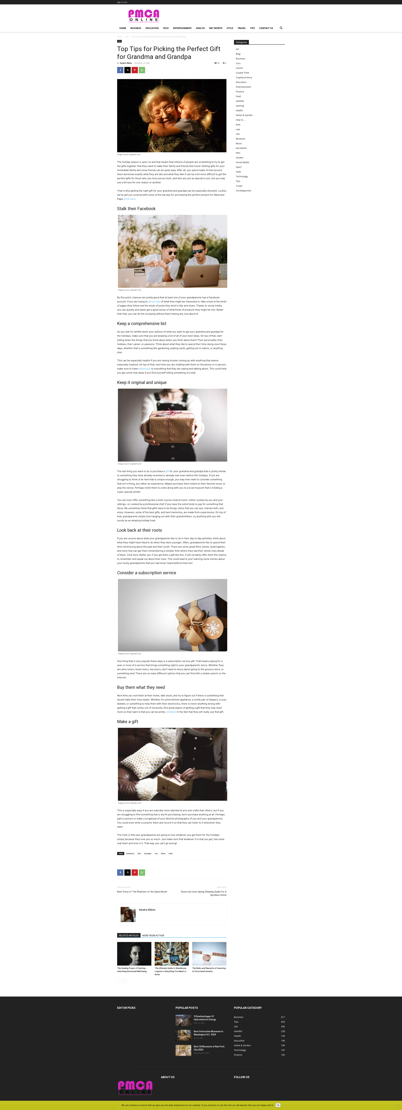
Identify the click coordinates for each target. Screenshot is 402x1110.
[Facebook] (120, 70)
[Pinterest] (135, 70)
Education (152, 28)
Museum (240, 138)
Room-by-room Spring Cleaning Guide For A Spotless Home (203, 893)
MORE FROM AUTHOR (153, 935)
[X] (127, 70)
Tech (166, 28)
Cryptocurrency (244, 77)
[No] (398, 1105)
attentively (145, 368)
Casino (239, 67)
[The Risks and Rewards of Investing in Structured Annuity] (209, 954)
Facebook (130, 853)
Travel (242, 28)
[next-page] (124, 981)
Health (200, 28)
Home (122, 28)
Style (230, 28)
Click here (129, 198)
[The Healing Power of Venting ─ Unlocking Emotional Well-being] (134, 954)
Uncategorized (243, 190)
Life (127, 36)
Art (237, 49)
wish (171, 853)
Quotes (239, 157)
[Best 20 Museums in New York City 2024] (183, 1050)
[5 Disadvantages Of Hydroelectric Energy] (183, 1020)
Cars (238, 63)
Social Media (242, 162)
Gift (139, 853)
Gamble (240, 100)
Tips (252, 28)
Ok (278, 1105)
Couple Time (242, 72)
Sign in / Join (122, 2)
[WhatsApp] (142, 70)
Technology (242, 176)
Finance (240, 91)
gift (167, 471)
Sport (239, 166)
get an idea (154, 301)
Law (238, 129)
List (156, 853)
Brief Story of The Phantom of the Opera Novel (142, 891)
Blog (238, 53)
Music (239, 143)
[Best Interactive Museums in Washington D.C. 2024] (183, 1035)
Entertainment (182, 28)
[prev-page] (119, 981)
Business (135, 28)
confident (171, 711)
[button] (281, 28)
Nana (163, 853)
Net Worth (215, 28)
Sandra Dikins (126, 63)
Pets (238, 152)
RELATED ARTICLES (129, 935)
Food (238, 96)
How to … (240, 119)
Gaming (240, 105)
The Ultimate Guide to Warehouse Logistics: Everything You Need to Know (170, 971)
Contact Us (266, 28)
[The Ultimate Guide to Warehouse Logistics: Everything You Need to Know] (172, 954)
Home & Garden (244, 115)
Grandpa (147, 853)
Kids (238, 124)
